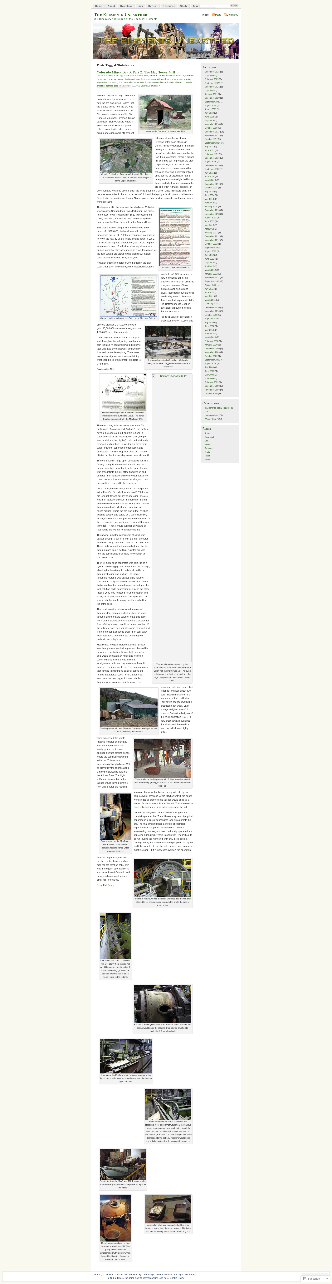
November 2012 (212, 240)
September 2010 (212, 318)
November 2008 (212, 390)
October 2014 (211, 188)
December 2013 (212, 210)
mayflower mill (152, 79)
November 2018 (212, 124)
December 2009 (212, 348)
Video (207, 459)
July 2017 (209, 146)
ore (181, 79)
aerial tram (131, 75)
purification (128, 82)
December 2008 (212, 386)
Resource (169, 6)
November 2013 (212, 214)
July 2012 (209, 255)
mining (175, 79)
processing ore (115, 82)
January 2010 (211, 345)
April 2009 (209, 378)
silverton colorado (183, 82)
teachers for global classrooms (219, 408)
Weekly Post (112, 75)
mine (169, 79)
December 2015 (212, 165)
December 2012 (212, 236)
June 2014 (209, 195)
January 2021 (211, 94)
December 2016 (212, 158)
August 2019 (210, 109)
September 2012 (212, 247)
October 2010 (211, 315)
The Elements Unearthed (120, 14)
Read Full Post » (105, 885)
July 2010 (209, 322)
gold (138, 79)
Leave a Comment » (150, 86)
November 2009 (212, 352)
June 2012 (209, 259)
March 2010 (210, 337)
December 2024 (212, 72)
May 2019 (209, 120)
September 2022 (212, 83)
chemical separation (175, 75)
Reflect (153, 6)
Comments (232, 14)
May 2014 (209, 199)
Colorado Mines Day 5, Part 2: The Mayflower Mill (136, 72)
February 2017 (211, 154)
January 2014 (211, 206)
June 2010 (209, 326)
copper (120, 79)
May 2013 (209, 225)
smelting (101, 86)
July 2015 (209, 173)
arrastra (153, 75)
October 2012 (211, 244)
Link (140, 6)
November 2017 (212, 135)
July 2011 (209, 289)
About (111, 6)
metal (163, 79)
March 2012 (210, 270)
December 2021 (212, 87)
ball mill (161, 75)
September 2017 (212, 143)
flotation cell (129, 79)
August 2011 (210, 285)
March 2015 (210, 180)
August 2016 (210, 161)
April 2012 (209, 266)
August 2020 (210, 105)
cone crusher (110, 79)
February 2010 (211, 341)
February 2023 (211, 79)
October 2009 (211, 356)
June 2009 (209, 371)
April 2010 (209, 333)
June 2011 (209, 292)
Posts (218, 14)
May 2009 (209, 375)
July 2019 (209, 113)
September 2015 (212, 169)
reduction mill (140, 82)
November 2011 (212, 277)
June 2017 (209, 150)
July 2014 (209, 191)
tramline (109, 86)
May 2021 (209, 90)
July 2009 (209, 367)
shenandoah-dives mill (157, 82)
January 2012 (211, 274)
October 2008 (211, 393)
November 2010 (212, 311)
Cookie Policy (177, 1278)
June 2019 (209, 117)
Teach (196, 6)
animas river (142, 75)
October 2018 (211, 128)
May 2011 (209, 296)
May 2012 (209, 262)
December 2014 (212, 184)
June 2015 (209, 176)
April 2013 (209, 229)
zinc (116, 86)
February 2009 (211, 382)
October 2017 (211, 139)
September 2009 (212, 360)
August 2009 (210, 363)
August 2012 (210, 251)
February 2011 (211, 303)
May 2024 (209, 75)
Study (184, 6)
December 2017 (212, 132)
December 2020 (212, 98)
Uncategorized (211, 415)
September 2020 (212, 102)
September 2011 (212, 281)
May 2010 (209, 330)
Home (98, 6)
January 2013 (211, 232)
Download (126, 6)
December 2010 (212, 307)
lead (143, 79)
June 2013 (209, 221)
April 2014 (209, 203)
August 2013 (210, 217)
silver (171, 82)
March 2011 (210, 300)
